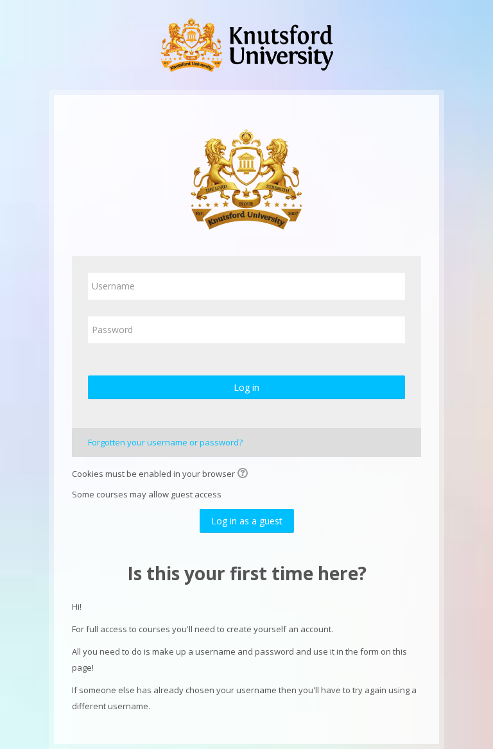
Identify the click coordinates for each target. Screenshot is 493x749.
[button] (244, 474)
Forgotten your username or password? (165, 442)
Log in (246, 387)
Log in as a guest (246, 521)
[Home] (246, 43)
